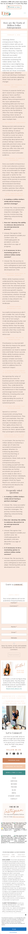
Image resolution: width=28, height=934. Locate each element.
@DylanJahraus (18, 817)
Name (14, 627)
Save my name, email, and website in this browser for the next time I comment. (14, 647)
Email (14, 632)
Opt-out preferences (13, 932)
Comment (14, 606)
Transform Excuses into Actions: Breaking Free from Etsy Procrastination (14, 703)
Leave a (14, 584)
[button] (25, 915)
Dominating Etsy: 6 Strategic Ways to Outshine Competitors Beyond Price (14, 698)
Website (14, 638)
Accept (14, 929)
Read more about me (14, 688)
